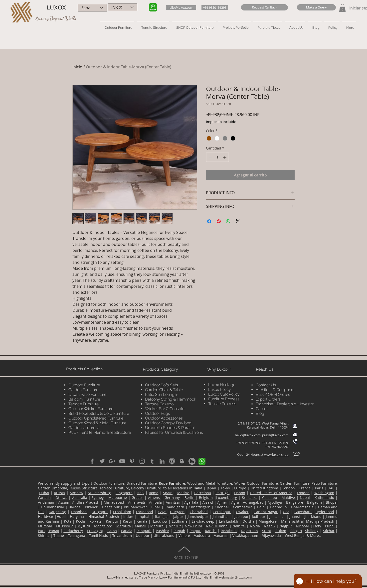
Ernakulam (122, 511)
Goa (286, 511)
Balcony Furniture (84, 399)
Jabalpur (241, 516)
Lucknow (160, 521)
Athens (154, 497)
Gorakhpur (222, 511)
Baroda (75, 507)
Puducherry (73, 530)
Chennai (222, 507)
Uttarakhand (164, 535)
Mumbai (45, 526)
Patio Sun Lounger (161, 394)
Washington (324, 492)
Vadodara (202, 535)
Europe (240, 488)
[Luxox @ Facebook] (92, 461)
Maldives (289, 497)
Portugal (222, 492)
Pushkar (162, 530)
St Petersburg (99, 492)
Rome (153, 492)
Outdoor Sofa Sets (161, 385)
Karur (127, 521)
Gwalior (242, 511)
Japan (211, 488)
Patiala (126, 530)
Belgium (206, 497)
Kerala (142, 521)
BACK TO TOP (186, 557)
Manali (140, 526)
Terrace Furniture (83, 404)
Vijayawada (271, 535)
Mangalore (268, 521)
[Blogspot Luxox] (182, 461)
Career (262, 408)
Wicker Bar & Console (164, 408)
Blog (260, 413)
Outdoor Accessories (164, 418)
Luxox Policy (219, 389)
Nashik (269, 526)
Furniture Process (223, 399)
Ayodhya (275, 502)
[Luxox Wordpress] (172, 461)
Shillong (312, 530)
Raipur (195, 530)
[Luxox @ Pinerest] (132, 461)
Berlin (190, 497)
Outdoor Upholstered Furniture (95, 418)
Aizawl (207, 502)
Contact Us (266, 385)
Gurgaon (177, 511)
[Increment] (225, 157)
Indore (128, 516)
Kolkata (95, 521)
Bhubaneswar (52, 507)
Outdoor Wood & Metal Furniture (97, 423)
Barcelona (202, 492)
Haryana (77, 516)
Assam (63, 502)
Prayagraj (95, 530)
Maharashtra (292, 521)
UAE (331, 488)
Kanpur (112, 521)
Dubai (44, 492)
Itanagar (162, 516)
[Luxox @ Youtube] (122, 461)
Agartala (191, 502)
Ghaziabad (199, 511)
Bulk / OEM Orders (273, 394)
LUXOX (56, 7)
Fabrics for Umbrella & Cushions (174, 432)
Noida (255, 526)
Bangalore (294, 502)
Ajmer (222, 502)
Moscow (76, 492)
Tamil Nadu (98, 535)
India (197, 488)
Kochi (80, 521)
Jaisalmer (277, 516)
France (305, 488)
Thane (58, 535)
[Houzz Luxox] (191, 461)
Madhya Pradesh (320, 521)
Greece (137, 497)
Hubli (61, 516)
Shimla (43, 535)
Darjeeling (57, 511)
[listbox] (122, 7)
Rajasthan (249, 530)
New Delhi (193, 526)
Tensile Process (222, 403)
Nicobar (302, 526)
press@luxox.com (275, 435)
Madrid (183, 492)
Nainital (239, 526)
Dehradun (278, 507)
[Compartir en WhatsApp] (228, 221)
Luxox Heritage (221, 384)
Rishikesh (229, 530)
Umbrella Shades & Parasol (170, 427)
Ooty (317, 526)
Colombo (269, 497)
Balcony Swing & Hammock (170, 399)
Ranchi (210, 530)
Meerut (175, 526)
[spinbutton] (217, 157)
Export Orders (268, 399)
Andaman (46, 502)
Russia (59, 492)
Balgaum (314, 502)
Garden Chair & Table (164, 389)
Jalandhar (221, 516)
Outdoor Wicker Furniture (90, 408)
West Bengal (295, 535)
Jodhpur (258, 516)
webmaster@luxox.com (235, 577)
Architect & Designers (275, 389)
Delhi (261, 507)
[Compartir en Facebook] (209, 221)
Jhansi (295, 516)
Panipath (144, 530)
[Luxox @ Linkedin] (162, 461)
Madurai (157, 526)
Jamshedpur (197, 516)
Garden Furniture (83, 389)
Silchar (329, 530)
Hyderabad (325, 511)
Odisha (248, 521)
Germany (172, 497)
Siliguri (296, 530)
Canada (44, 497)
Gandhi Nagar (266, 511)
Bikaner (91, 507)
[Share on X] (238, 221)
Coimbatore (242, 507)
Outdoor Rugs (157, 413)
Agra (235, 502)
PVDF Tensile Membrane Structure (99, 432)
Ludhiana (179, 521)
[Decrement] (210, 157)
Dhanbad (79, 511)
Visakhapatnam (245, 535)
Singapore (124, 492)
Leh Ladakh (228, 521)
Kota (67, 521)
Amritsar (173, 502)
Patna (112, 530)
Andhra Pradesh (85, 502)
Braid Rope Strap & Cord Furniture (98, 413)
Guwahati (303, 511)
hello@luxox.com (248, 435)
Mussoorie (64, 526)
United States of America (271, 492)
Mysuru (83, 526)
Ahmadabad (114, 502)
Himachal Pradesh (103, 516)
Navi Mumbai (217, 526)
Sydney (98, 497)
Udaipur (143, 535)
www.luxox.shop (276, 454)
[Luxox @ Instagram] (142, 461)
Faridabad (144, 511)
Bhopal (332, 502)
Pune (330, 526)
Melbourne (117, 497)
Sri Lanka (249, 497)
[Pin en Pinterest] (219, 221)
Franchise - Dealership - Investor (285, 404)
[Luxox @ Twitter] (102, 461)
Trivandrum (122, 535)
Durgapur (100, 511)
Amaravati (136, 502)
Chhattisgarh (199, 507)
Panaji (53, 530)
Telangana (76, 535)
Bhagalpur (111, 507)
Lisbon (239, 492)
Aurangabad (253, 502)
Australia (79, 497)
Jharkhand (313, 516)
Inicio (77, 67)
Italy (140, 492)
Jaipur (178, 516)
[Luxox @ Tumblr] (152, 461)
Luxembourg (226, 497)
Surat (266, 530)
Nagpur (285, 526)
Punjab (179, 530)
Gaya (162, 511)
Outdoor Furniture (84, 385)
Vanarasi (221, 535)
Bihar (155, 507)
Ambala (155, 502)
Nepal (305, 497)
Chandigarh (174, 507)
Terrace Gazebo (159, 404)
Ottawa (61, 497)
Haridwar (45, 516)
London (288, 488)
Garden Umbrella (84, 427)
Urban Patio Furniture (87, 394)
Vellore (184, 535)
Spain (168, 492)
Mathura (123, 526)
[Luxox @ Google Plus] (112, 461)
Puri (41, 530)
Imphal (143, 516)
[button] (264, 7)
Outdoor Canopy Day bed (168, 423)
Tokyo (225, 488)
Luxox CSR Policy (224, 394)
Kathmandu (324, 497)
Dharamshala (302, 507)
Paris (319, 488)
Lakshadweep (203, 521)
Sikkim (280, 530)
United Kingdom (264, 488)
